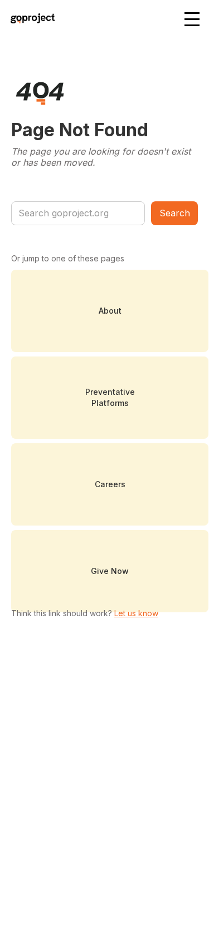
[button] (193, 20)
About (110, 310)
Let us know (136, 613)
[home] (30, 20)
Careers (110, 484)
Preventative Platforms (110, 397)
